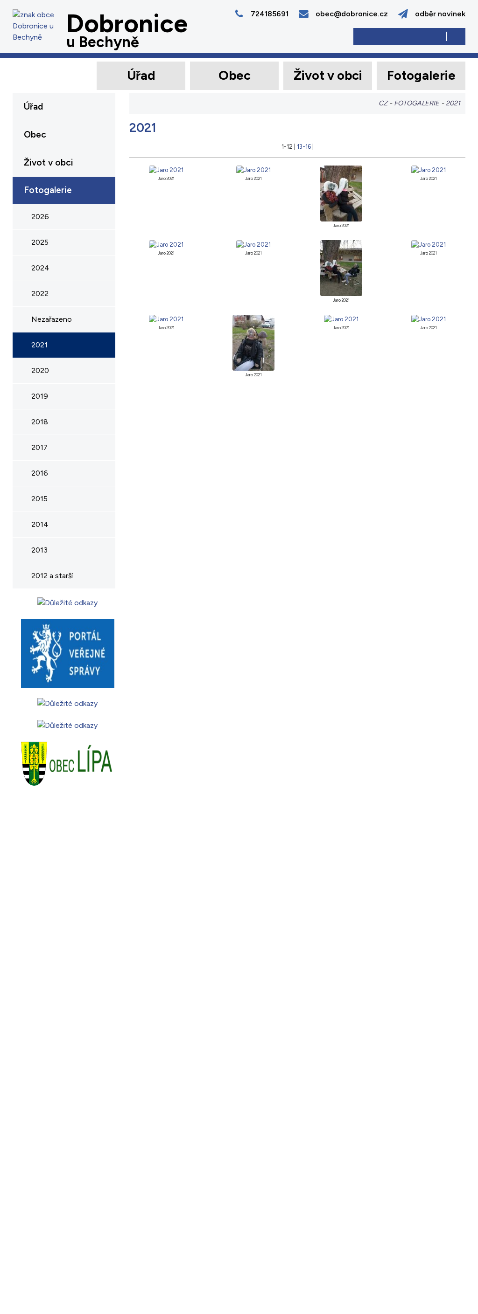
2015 (39, 498)
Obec (234, 75)
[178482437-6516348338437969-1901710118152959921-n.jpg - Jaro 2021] (166, 318)
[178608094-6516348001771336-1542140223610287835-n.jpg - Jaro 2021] (341, 318)
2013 (39, 550)
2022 (40, 293)
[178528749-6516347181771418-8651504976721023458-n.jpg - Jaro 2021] (254, 342)
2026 (40, 216)
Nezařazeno (51, 319)
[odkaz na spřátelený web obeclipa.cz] (67, 762)
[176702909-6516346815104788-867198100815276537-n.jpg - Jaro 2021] (166, 169)
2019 (39, 396)
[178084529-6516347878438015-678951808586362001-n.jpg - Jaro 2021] (166, 243)
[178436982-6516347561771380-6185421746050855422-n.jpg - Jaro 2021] (428, 243)
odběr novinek (440, 13)
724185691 (269, 13)
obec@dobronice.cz (352, 13)
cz (383, 103)
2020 (40, 370)
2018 (39, 421)
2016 (39, 473)
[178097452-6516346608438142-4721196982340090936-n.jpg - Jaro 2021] (253, 243)
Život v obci (328, 75)
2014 (40, 524)
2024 (40, 267)
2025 (40, 242)
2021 (39, 344)
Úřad (141, 75)
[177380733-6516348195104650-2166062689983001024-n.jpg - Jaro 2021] (253, 169)
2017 (39, 447)
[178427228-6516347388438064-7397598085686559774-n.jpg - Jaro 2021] (341, 267)
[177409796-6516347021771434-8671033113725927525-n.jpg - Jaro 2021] (341, 192)
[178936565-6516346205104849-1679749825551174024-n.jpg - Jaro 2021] (428, 318)
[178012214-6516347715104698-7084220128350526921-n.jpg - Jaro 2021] (428, 169)
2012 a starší (52, 575)
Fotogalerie (421, 75)
